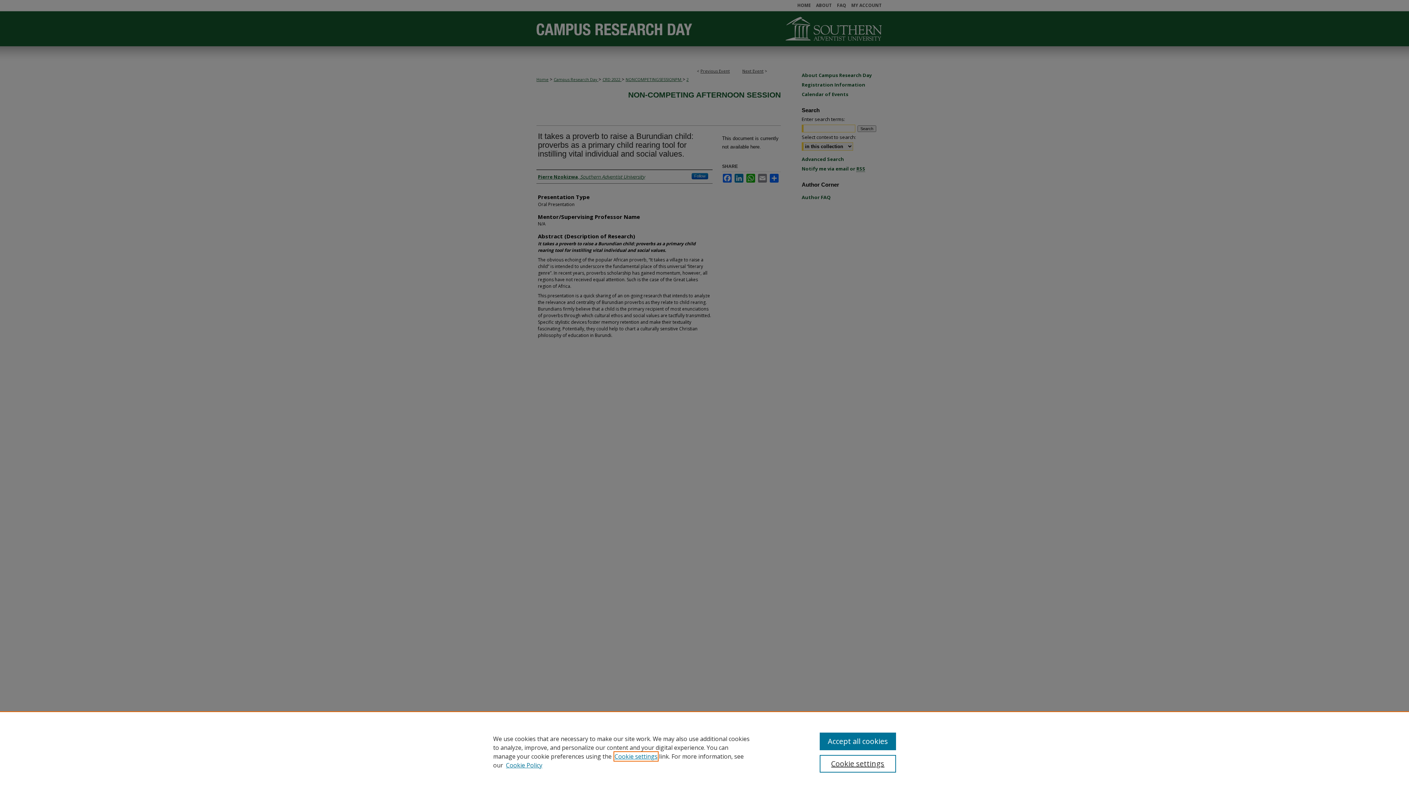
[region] (704, 751)
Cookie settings (636, 756)
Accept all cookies (858, 741)
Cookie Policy (524, 765)
